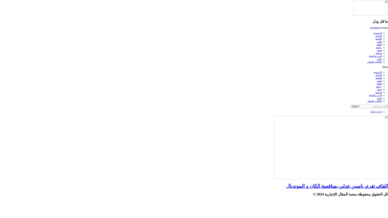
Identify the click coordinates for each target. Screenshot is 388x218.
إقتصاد (378, 39)
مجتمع (379, 53)
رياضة (379, 47)
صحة (379, 50)
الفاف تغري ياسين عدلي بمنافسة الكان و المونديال (337, 186)
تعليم (379, 41)
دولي (379, 59)
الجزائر (378, 36)
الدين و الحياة (375, 56)
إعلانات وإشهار (374, 62)
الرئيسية (378, 33)
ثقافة (379, 44)
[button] (194, 67)
